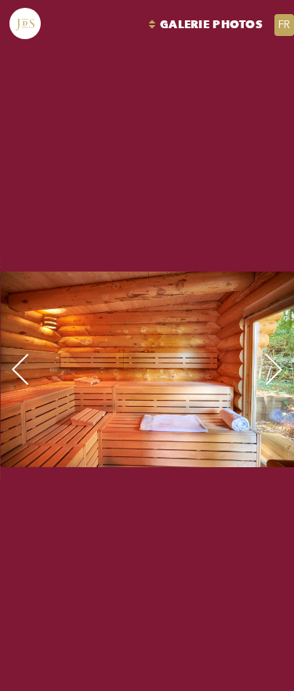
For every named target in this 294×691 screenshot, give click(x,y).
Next (241, 369)
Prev (53, 369)
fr (284, 24)
